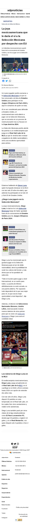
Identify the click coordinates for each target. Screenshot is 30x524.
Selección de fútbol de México (11, 24)
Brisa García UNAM (7, 17)
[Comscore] (15, 452)
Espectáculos (6, 497)
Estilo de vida (6, 479)
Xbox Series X (20, 17)
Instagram (4, 517)
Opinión (4, 475)
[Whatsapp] (10, 81)
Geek (3, 501)
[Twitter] (6, 81)
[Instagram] (18, 444)
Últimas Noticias (5, 13)
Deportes (4, 483)
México (13, 13)
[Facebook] (3, 81)
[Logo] (15, 10)
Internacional (21, 13)
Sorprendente (6, 492)
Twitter (4, 513)
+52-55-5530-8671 (20, 466)
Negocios (5, 488)
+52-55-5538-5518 (20, 461)
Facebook (4, 508)
